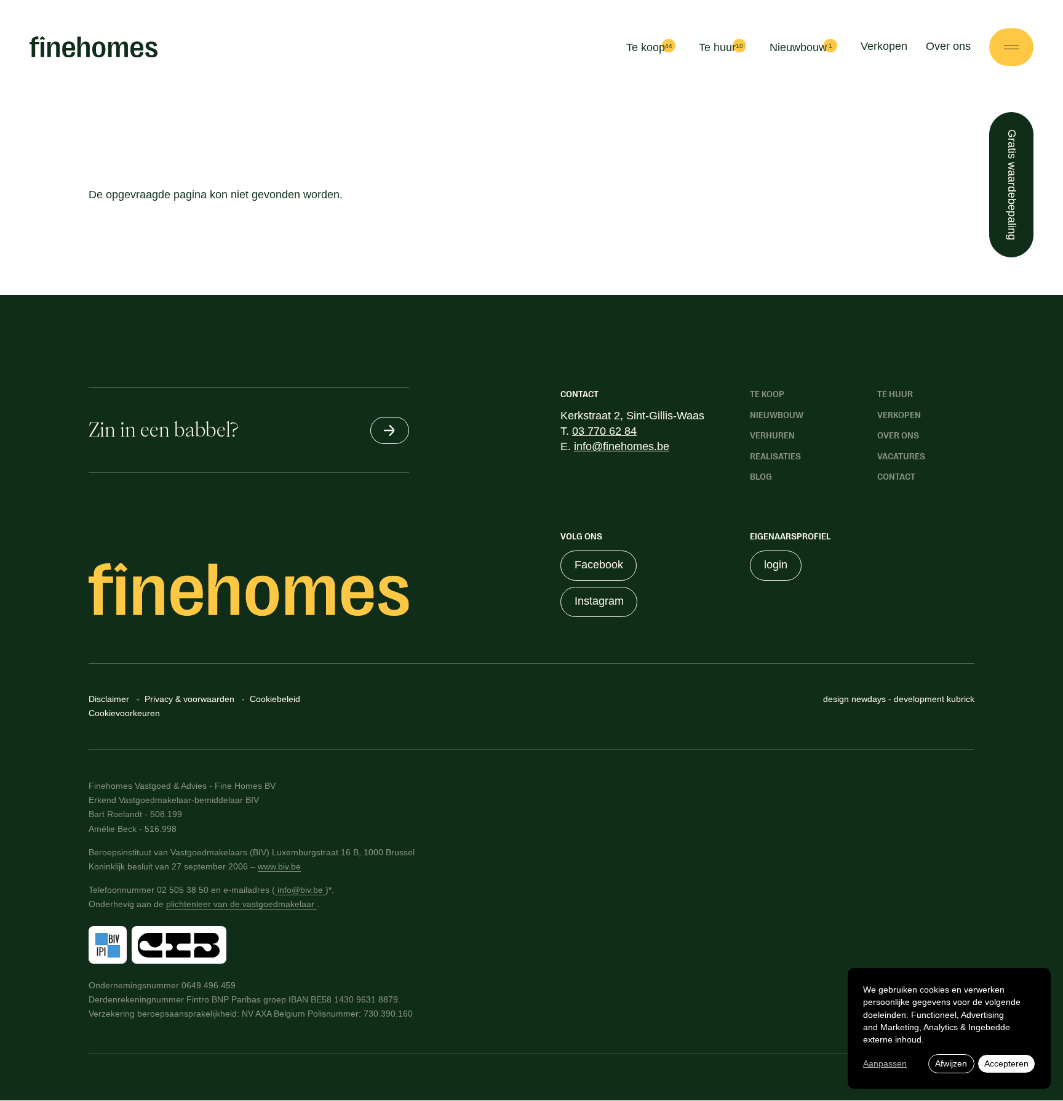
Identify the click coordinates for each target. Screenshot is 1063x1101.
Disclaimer (109, 699)
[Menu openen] (1011, 46)
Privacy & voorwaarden (189, 699)
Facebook (599, 565)
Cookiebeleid (275, 699)
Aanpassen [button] (885, 1063)
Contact (896, 476)
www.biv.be (279, 866)
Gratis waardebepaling (1012, 184)
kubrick (960, 699)
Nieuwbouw (798, 48)
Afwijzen (951, 1063)
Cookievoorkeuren (124, 713)
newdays (869, 699)
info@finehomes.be (621, 446)
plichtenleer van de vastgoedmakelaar (241, 904)
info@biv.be (300, 890)
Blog (761, 476)
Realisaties (775, 456)
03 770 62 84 (604, 431)
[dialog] (949, 1028)
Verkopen (884, 46)
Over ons (948, 46)
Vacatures (901, 456)
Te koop (645, 48)
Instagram (599, 601)
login (775, 565)
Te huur (717, 48)
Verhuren (772, 435)
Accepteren (1006, 1063)
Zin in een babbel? (163, 430)
